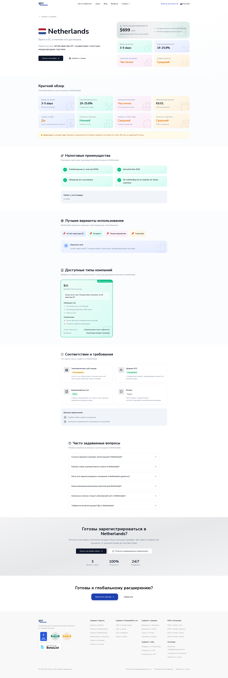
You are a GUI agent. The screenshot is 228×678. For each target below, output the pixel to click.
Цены (98, 4)
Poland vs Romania (97, 640)
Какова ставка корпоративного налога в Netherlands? (95, 466)
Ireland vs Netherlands (98, 633)
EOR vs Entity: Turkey (176, 633)
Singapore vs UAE (148, 650)
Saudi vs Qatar (121, 636)
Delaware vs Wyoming (150, 625)
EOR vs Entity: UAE (175, 625)
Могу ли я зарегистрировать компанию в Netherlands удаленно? (100, 476)
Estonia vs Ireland (97, 625)
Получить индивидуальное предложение (131, 551)
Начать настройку (49, 58)
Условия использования (177, 653)
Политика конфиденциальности (138, 669)
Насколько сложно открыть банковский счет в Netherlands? (98, 496)
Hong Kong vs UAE (149, 654)
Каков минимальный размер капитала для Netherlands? (96, 486)
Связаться (128, 597)
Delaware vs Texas (149, 629)
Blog (105, 4)
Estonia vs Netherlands (99, 629)
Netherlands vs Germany (99, 636)
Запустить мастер (103, 597)
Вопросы (114, 4)
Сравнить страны (79, 58)
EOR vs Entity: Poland (176, 636)
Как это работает (85, 4)
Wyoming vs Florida (149, 636)
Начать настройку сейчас (90, 551)
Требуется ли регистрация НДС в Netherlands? (92, 505)
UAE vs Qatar (121, 629)
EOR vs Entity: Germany (176, 629)
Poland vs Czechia (97, 644)
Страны (125, 4)
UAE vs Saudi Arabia (124, 625)
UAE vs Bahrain (122, 633)
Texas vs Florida (148, 633)
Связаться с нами (174, 657)
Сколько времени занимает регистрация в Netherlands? (96, 457)
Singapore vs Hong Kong (151, 646)
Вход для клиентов (170, 4)
